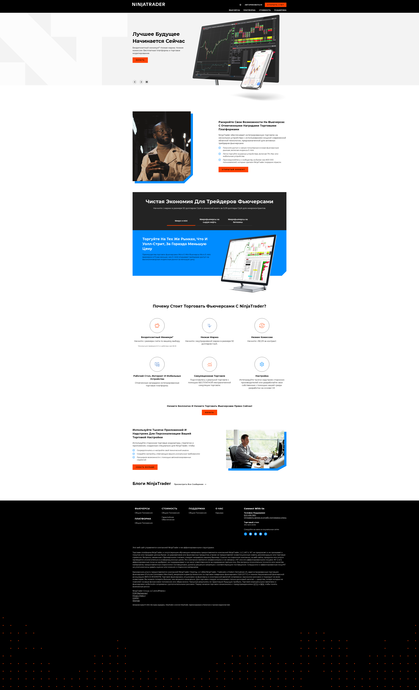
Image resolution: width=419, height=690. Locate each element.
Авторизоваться (253, 5)
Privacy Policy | (139, 596)
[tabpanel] (209, 49)
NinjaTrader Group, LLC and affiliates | (149, 591)
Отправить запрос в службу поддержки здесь (265, 518)
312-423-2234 (250, 525)
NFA (262, 584)
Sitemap (136, 601)
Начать (140, 60)
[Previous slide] (135, 82)
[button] (181, 220)
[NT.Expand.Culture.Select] (240, 5)
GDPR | (136, 598)
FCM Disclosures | (140, 593)
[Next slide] (141, 82)
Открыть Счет (275, 5)
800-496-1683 (250, 515)
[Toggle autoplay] (147, 82)
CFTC (255, 584)
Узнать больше (145, 467)
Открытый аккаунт (233, 170)
